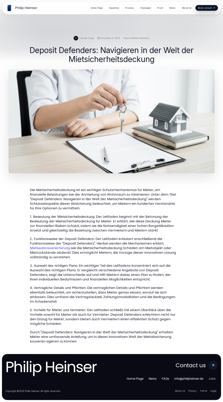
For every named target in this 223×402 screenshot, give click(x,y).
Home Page (135, 379)
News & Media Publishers (137, 38)
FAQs (165, 379)
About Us (180, 391)
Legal (213, 391)
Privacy (192, 391)
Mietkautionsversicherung (50, 248)
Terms (203, 391)
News (153, 379)
